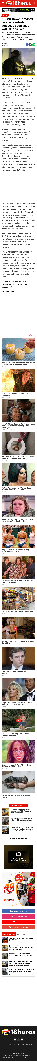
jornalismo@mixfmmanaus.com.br (18, 1051)
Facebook (6, 284)
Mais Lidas (21, 934)
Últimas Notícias (8, 934)
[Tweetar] (30, 44)
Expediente (16, 1044)
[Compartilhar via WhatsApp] (33, 44)
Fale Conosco (27, 1044)
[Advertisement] (18, 187)
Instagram (22, 284)
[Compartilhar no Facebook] (27, 44)
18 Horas (8, 1044)
